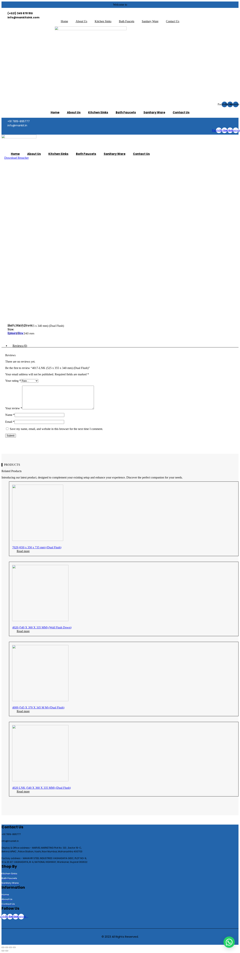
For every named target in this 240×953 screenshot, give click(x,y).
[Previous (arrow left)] (3, 950)
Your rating (13, 380)
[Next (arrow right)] (6, 950)
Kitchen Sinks (103, 21)
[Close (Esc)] (3, 947)
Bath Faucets (126, 21)
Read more (23, 551)
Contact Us (172, 21)
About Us (81, 21)
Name (10, 414)
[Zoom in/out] (14, 947)
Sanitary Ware (150, 21)
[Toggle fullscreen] (10, 947)
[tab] (123, 345)
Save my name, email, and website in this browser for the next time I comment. (56, 428)
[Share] (6, 947)
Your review (13, 408)
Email (9, 421)
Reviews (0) (20, 345)
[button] (17, 157)
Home (64, 21)
